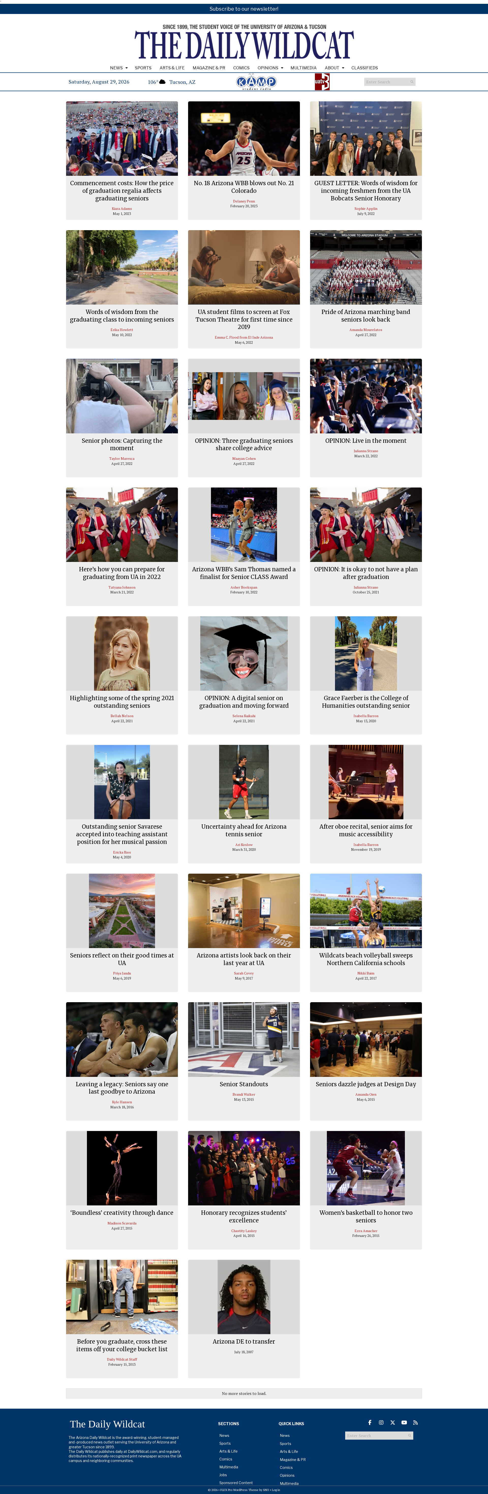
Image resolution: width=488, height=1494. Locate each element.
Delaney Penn (244, 201)
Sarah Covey (244, 973)
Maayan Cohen (244, 458)
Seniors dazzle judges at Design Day (366, 1084)
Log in (276, 1490)
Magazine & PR (209, 68)
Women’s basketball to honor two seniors (366, 1216)
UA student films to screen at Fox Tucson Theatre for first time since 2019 (244, 319)
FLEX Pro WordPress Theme (239, 1490)
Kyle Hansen (122, 1101)
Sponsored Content (236, 1483)
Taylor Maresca (121, 458)
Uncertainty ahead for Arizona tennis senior (244, 830)
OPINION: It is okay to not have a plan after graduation (366, 573)
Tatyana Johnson (122, 587)
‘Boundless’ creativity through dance (121, 1212)
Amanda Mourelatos (365, 329)
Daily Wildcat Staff (122, 1359)
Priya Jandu (122, 973)
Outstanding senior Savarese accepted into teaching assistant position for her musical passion (122, 834)
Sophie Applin (366, 208)
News (116, 68)
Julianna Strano (366, 450)
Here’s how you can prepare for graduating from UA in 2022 (122, 573)
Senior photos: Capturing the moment (122, 444)
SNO (266, 1490)
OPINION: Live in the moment (366, 440)
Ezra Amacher (366, 1230)
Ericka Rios (122, 852)
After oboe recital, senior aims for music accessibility (366, 830)
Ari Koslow (244, 844)
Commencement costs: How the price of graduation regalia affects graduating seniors (122, 191)
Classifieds (365, 68)
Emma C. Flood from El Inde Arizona (244, 337)
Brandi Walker (244, 1094)
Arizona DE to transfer (244, 1341)
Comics (241, 68)
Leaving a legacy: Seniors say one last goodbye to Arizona (122, 1088)
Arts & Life (172, 68)
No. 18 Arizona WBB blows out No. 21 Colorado (244, 187)
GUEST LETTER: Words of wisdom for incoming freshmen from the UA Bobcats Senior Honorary (366, 191)
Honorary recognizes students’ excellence (244, 1216)
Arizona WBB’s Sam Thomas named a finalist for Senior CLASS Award (244, 573)
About (332, 68)
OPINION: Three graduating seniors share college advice (244, 444)
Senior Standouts (244, 1084)
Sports (143, 68)
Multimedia (304, 68)
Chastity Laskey (244, 1230)
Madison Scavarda (122, 1223)
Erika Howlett (122, 329)
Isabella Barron (366, 715)
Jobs (223, 1475)
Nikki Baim (365, 973)
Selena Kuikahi (244, 715)
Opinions (268, 68)
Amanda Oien (365, 1094)
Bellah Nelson (122, 715)
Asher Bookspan (244, 587)
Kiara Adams (122, 208)
